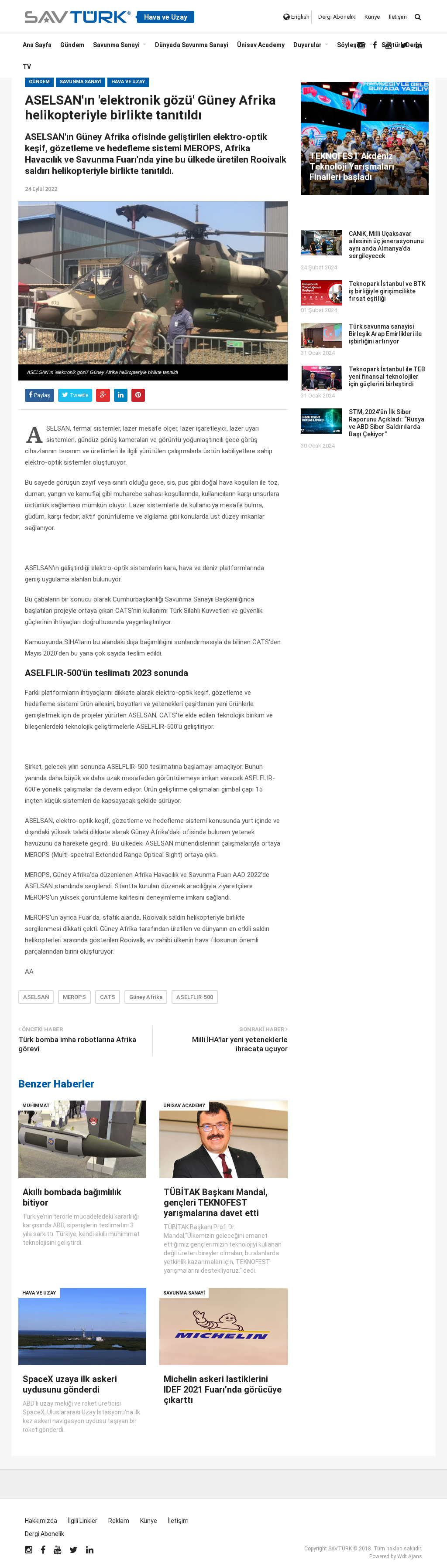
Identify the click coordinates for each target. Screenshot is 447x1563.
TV (27, 66)
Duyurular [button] (307, 44)
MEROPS (74, 997)
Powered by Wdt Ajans (395, 1556)
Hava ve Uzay (128, 82)
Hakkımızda (41, 1520)
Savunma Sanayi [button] (116, 44)
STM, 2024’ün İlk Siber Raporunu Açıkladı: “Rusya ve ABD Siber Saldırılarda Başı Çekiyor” (386, 423)
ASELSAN (36, 997)
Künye (372, 17)
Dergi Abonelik (336, 17)
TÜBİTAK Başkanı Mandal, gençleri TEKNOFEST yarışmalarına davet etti (216, 1202)
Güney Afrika (145, 997)
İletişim (398, 17)
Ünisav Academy (261, 44)
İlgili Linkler (82, 1520)
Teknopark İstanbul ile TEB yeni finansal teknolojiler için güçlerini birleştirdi (387, 376)
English (299, 17)
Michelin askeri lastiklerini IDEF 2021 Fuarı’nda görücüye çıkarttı (223, 1389)
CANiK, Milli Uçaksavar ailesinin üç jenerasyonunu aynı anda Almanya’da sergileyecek (386, 244)
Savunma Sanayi (80, 82)
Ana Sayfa (37, 44)
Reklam (118, 1520)
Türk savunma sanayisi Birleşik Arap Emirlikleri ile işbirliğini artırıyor (385, 334)
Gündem (72, 44)
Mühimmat (36, 1105)
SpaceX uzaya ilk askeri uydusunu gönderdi (70, 1384)
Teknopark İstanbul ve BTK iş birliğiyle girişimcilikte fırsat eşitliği (387, 291)
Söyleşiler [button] (351, 44)
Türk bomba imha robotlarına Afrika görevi (77, 1044)
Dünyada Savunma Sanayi (191, 44)
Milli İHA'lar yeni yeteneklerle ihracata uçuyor (239, 1044)
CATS (107, 997)
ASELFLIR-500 (194, 997)
